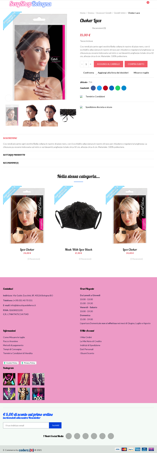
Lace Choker (27, 249)
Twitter (99, 88)
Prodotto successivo (151, 13)
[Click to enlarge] (8, 98)
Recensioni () (99, 28)
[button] (6, 57)
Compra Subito (136, 64)
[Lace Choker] (27, 216)
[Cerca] (141, 4)
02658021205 (16, 310)
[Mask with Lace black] (78, 216)
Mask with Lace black (78, 249)
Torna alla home (147, 13)
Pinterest (105, 88)
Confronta (88, 72)
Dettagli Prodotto (14, 155)
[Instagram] (94, 436)
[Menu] (4, 4)
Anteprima (43, 203)
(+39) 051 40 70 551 (23, 300)
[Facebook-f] (69, 436)
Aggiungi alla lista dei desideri (113, 72)
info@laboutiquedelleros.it (23, 305)
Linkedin (111, 88)
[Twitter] (77, 436)
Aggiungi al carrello (108, 64)
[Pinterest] (85, 436)
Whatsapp (117, 88)
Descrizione (10, 138)
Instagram (8, 367)
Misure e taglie (141, 72)
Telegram (123, 88)
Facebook (93, 88)
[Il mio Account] (152, 4)
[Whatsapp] (111, 436)
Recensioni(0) (11, 163)
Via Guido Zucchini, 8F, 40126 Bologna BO (33, 295)
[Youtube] (102, 436)
